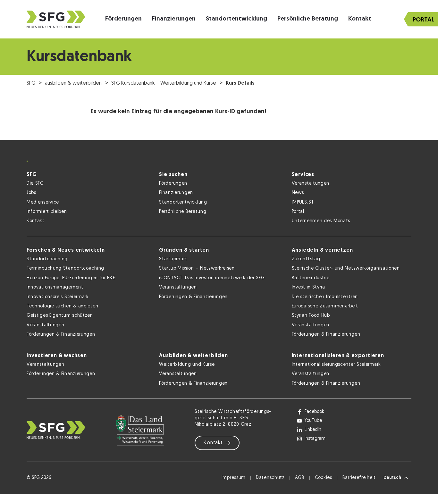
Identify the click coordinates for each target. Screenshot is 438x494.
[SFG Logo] (56, 19)
